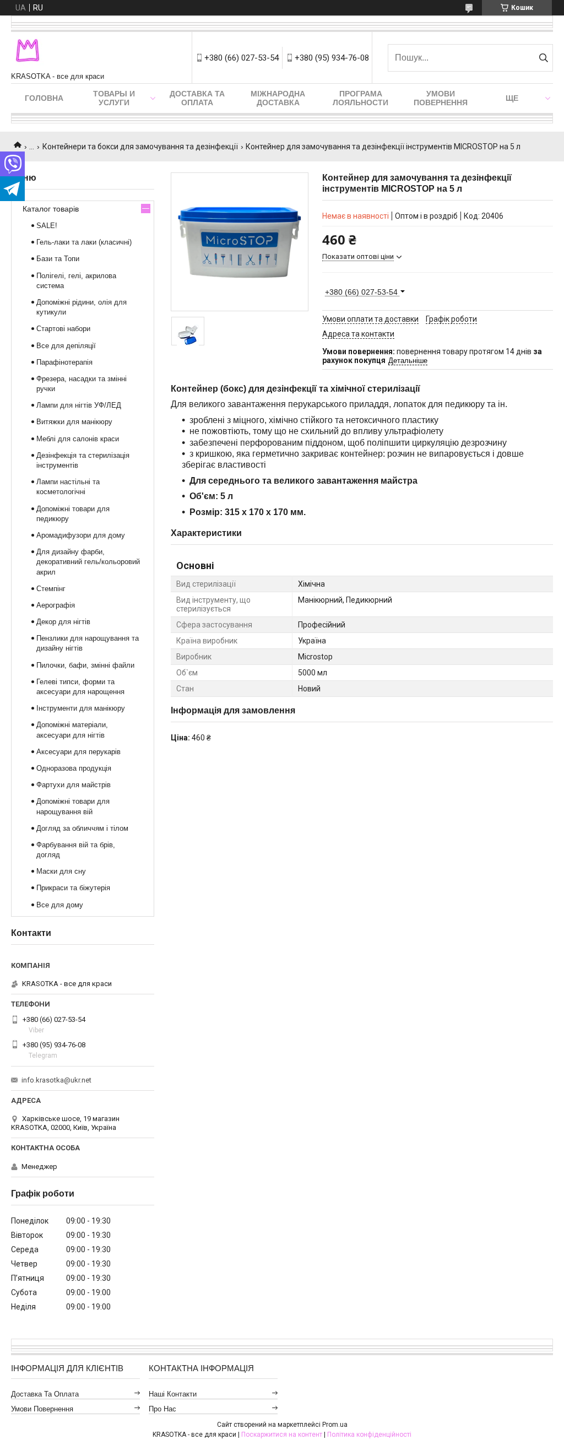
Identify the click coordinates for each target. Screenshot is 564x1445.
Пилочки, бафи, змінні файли (85, 665)
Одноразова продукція (73, 768)
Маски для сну (61, 871)
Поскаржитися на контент (281, 1434)
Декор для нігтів (63, 622)
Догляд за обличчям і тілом (82, 828)
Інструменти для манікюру (80, 708)
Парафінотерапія (64, 362)
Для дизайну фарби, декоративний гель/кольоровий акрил (88, 562)
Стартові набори (63, 328)
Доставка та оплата (197, 98)
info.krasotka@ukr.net (56, 1080)
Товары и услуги (114, 98)
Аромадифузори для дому (80, 535)
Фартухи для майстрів (73, 785)
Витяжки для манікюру (74, 422)
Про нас (162, 1409)
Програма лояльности (360, 98)
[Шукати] (543, 58)
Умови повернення (441, 98)
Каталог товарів (51, 208)
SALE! (46, 225)
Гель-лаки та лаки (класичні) (84, 242)
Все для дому (59, 905)
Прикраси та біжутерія (73, 888)
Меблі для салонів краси (77, 439)
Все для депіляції (66, 346)
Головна (44, 98)
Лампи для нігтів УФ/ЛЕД (78, 405)
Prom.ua (335, 1424)
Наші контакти (173, 1394)
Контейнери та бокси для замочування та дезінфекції (140, 146)
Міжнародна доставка (278, 98)
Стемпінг (51, 589)
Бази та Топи (57, 259)
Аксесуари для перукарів (78, 752)
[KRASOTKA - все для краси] (27, 52)
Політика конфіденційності (369, 1434)
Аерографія (55, 605)
